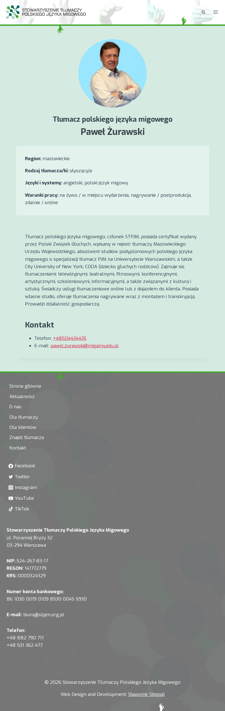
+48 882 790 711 (25, 638)
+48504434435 (69, 338)
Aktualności (21, 396)
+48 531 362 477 (25, 645)
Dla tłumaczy (23, 417)
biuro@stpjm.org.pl (43, 615)
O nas (15, 407)
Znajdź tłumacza (26, 437)
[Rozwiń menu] (215, 12)
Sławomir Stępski (146, 694)
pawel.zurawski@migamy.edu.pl (84, 346)
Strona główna (25, 386)
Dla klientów (22, 427)
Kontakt (17, 448)
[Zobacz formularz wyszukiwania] (203, 12)
